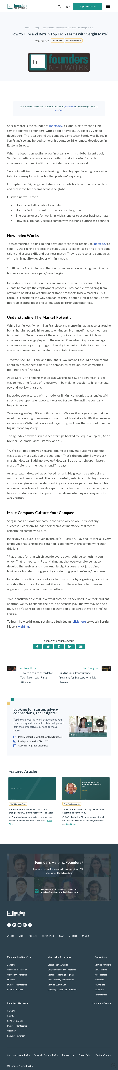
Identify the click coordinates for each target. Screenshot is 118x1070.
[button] (59, 6)
